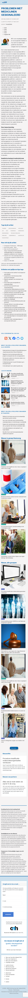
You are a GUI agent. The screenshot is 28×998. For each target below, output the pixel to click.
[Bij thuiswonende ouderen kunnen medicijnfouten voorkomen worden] (13, 481)
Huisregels (15, 991)
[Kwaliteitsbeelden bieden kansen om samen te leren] (13, 695)
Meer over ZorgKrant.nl (11, 959)
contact (8, 872)
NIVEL (7, 230)
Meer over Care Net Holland (12, 957)
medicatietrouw (5, 237)
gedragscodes (10, 871)
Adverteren (8, 973)
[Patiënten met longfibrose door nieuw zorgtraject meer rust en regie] (13, 451)
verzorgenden (21, 230)
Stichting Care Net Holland (15, 988)
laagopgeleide (21, 235)
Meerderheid (13, 230)
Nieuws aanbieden (10, 970)
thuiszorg (4, 228)
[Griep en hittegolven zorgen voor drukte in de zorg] (13, 725)
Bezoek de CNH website (10, 932)
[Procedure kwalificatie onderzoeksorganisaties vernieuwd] (13, 576)
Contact (8, 976)
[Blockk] (4, 2)
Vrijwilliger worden (10, 962)
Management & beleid (6, 649)
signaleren (4, 235)
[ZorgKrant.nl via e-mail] (22, 338)
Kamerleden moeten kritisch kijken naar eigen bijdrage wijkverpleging (12, 557)
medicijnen (20, 228)
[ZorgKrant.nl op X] (9, 338)
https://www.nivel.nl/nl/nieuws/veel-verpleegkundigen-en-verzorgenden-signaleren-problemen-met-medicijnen (13, 252)
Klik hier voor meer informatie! (14, 949)
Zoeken (7, 981)
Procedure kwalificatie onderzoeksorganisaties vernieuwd (12, 761)
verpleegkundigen (12, 228)
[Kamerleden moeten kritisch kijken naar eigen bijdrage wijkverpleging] (13, 541)
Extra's (7, 979)
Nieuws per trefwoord (11, 968)
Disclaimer (4, 991)
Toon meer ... (14, 748)
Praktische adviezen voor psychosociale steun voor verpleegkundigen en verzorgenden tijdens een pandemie (15, 315)
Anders (3, 589)
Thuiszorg (9, 24)
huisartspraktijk (12, 235)
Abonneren (8, 914)
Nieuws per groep (10, 966)
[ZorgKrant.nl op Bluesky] (18, 338)
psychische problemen (15, 233)
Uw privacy (15, 993)
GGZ (3, 230)
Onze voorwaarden (10, 974)
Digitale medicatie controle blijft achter (13, 292)
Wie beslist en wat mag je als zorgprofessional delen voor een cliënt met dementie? (13, 651)
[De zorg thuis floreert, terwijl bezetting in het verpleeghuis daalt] (13, 511)
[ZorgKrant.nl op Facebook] (13, 338)
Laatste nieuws (9, 965)
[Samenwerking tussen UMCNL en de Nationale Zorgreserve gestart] (13, 606)
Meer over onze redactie (11, 960)
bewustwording (5, 233)
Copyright (9, 991)
